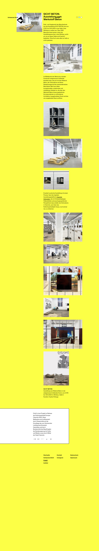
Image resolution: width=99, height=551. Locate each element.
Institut (57, 17)
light (77, 17)
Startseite (46, 455)
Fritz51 (37, 17)
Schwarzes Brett (13, 17)
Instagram (60, 458)
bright (81, 17)
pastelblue (79, 17)
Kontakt (59, 455)
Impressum (73, 458)
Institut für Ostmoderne (20, 19)
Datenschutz (74, 455)
